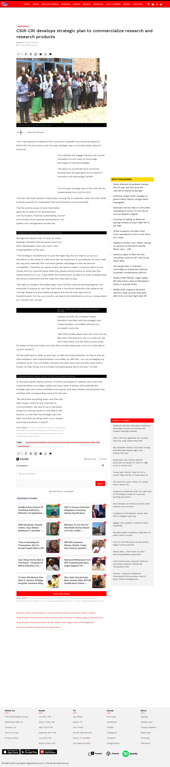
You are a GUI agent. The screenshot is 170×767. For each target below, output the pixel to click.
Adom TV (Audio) (81, 738)
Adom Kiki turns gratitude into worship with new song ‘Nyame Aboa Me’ (130, 441)
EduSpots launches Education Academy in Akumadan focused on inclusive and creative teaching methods (132, 430)
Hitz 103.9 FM (46, 727)
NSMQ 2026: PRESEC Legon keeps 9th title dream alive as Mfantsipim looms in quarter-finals (131, 281)
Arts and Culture (50, 4)
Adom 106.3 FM (47, 722)
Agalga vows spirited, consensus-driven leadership (130, 525)
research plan (23, 446)
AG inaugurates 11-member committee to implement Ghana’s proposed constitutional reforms (130, 269)
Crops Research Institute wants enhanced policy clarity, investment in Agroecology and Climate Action (59, 618)
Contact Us (10, 727)
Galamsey (146, 732)
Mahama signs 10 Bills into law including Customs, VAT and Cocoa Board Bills (131, 257)
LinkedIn (111, 738)
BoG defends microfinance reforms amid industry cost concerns (131, 506)
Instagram (112, 732)
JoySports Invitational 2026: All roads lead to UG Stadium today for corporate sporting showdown (132, 495)
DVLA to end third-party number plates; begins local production (131, 545)
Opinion (87, 4)
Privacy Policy (12, 738)
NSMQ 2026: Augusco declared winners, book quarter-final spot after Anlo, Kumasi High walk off (129, 292)
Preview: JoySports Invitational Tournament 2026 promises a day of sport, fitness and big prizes (129, 577)
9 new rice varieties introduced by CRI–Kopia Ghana (38, 627)
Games (144, 716)
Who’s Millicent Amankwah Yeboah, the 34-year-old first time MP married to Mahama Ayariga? (131, 187)
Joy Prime (78, 727)
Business (65, 4)
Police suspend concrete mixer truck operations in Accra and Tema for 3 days (131, 234)
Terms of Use (11, 732)
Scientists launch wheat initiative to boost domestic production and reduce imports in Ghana (55, 613)
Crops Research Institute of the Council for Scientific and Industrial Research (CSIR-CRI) (62, 442)
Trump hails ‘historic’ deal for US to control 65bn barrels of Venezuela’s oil (130, 475)
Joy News (77, 716)
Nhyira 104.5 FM (47, 743)
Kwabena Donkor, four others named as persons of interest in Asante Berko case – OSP (132, 245)
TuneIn (98, 753)
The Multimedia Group (16, 716)
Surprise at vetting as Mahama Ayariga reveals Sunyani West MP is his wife (131, 222)
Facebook (111, 722)
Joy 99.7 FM (45, 716)
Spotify (133, 753)
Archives (145, 738)
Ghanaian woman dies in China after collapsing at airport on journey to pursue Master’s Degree (131, 210)
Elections (138, 4)
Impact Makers (148, 727)
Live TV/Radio (113, 4)
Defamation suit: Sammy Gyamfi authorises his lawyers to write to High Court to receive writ (130, 464)
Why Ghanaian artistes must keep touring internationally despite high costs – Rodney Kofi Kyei (131, 451)
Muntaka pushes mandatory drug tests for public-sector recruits (132, 535)
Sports (76, 4)
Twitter (110, 727)
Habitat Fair (147, 722)
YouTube (111, 716)
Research (98, 4)
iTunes (115, 753)
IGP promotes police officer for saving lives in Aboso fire (130, 484)
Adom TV (77, 722)
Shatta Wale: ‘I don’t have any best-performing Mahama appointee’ (129, 554)
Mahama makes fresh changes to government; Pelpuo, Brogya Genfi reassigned (130, 199)
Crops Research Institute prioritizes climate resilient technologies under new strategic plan (55, 622)
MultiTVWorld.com (82, 732)
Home (27, 4)
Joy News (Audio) (81, 743)
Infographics (113, 743)
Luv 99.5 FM (45, 738)
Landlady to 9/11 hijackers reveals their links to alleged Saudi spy (130, 516)
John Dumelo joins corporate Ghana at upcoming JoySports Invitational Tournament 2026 (130, 565)
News (36, 4)
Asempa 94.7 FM (47, 732)
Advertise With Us (14, 722)
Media (127, 4)
